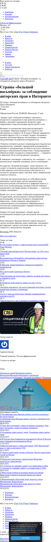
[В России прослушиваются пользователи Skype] (21, 439)
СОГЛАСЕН (25, 538)
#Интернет (14, 375)
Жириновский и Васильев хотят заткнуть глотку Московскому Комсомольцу (20, 485)
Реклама (8, 14)
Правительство (11, 47)
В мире (8, 36)
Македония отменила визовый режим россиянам (20, 475)
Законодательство (12, 67)
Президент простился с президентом (21, 460)
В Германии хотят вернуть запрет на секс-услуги (20, 283)
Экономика (9, 56)
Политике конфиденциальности (26, 528)
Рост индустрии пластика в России (15, 272)
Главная (3, 79)
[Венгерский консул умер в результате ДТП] (19, 446)
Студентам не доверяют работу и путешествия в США (23, 468)
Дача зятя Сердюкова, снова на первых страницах (24, 427)
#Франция (46, 378)
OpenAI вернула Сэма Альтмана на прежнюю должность (24, 301)
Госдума (8, 52)
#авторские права (7, 373)
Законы (8, 54)
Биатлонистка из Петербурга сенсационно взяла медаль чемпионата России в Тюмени (23, 259)
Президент (9, 43)
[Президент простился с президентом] (16, 459)
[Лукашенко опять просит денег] (14, 432)
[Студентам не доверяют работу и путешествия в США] (24, 466)
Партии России (11, 50)
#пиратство (10, 378)
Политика (9, 41)
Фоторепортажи (12, 16)
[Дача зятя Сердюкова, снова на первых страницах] (22, 426)
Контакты (9, 19)
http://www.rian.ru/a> (8, 236)
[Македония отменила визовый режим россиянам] (21, 473)
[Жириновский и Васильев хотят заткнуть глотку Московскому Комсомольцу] (25, 482)
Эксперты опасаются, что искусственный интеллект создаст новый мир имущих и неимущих (25, 288)
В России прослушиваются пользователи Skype (25, 440)
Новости (8, 38)
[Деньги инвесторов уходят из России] (16, 452)
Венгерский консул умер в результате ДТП (24, 447)
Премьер (8, 45)
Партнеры (9, 12)
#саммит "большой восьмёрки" (28, 378)
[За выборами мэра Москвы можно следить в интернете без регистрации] (25, 417)
